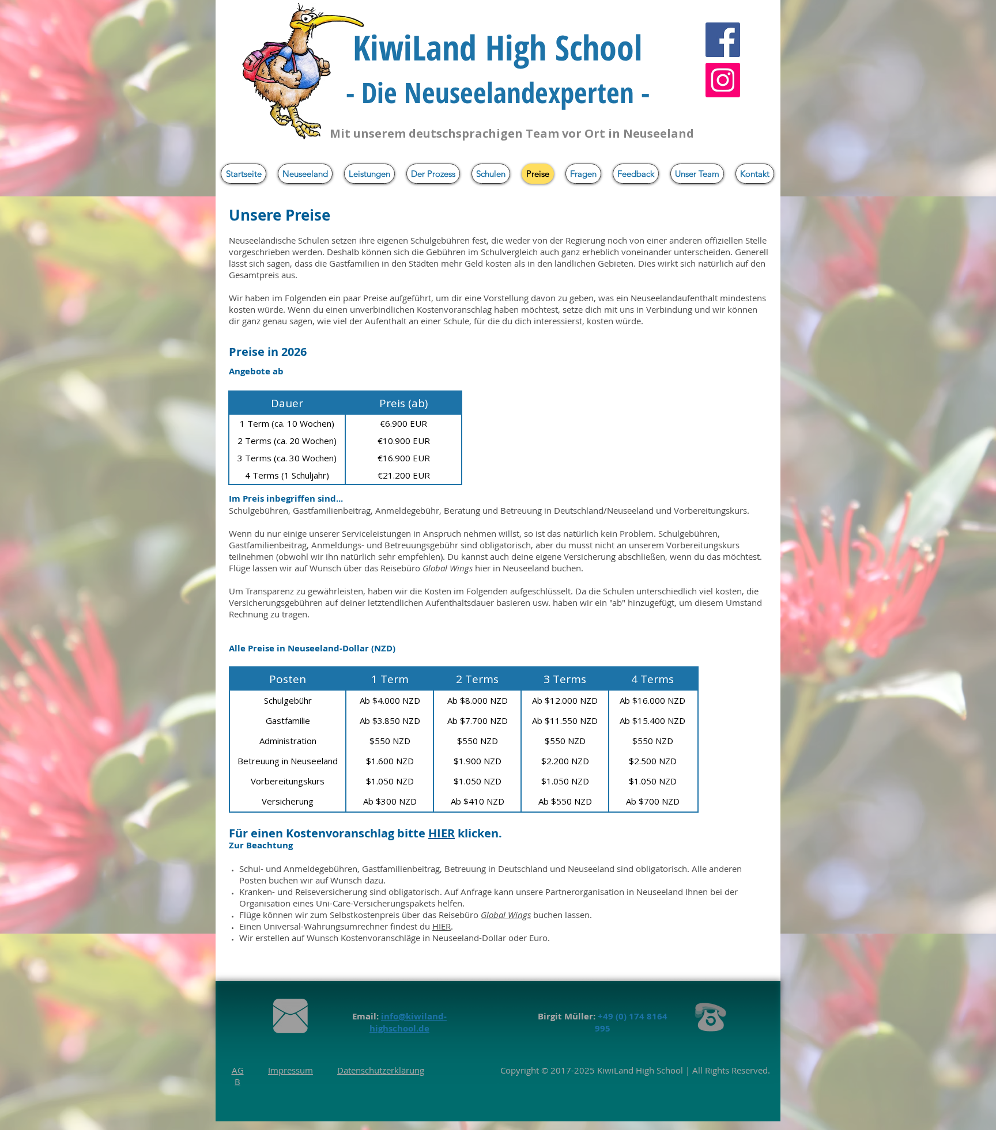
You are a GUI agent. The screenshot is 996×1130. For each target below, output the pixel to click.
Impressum (290, 1070)
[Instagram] (722, 80)
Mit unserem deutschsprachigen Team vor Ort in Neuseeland (512, 133)
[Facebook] (722, 39)
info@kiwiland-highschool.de (408, 1022)
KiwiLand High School (497, 47)
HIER (441, 926)
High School (658, 1070)
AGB (238, 1075)
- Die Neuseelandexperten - (498, 92)
